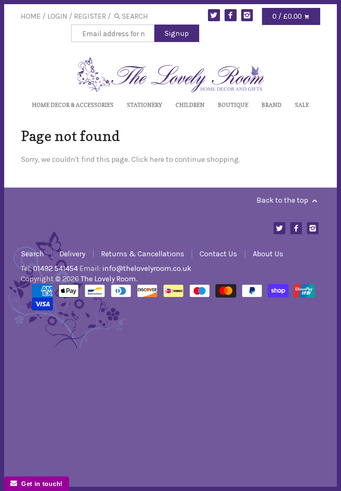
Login (57, 16)
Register (90, 16)
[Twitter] (214, 15)
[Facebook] (231, 15)
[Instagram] (247, 15)
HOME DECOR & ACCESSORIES (73, 104)
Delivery (72, 253)
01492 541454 (55, 268)
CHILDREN (190, 104)
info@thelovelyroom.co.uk (146, 268)
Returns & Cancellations (142, 253)
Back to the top (283, 200)
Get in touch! (40, 483)
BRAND (272, 104)
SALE (302, 104)
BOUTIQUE (233, 104)
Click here (147, 159)
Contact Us (218, 253)
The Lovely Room (108, 278)
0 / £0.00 (288, 16)
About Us (268, 253)
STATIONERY (144, 104)
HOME (31, 16)
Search (32, 253)
